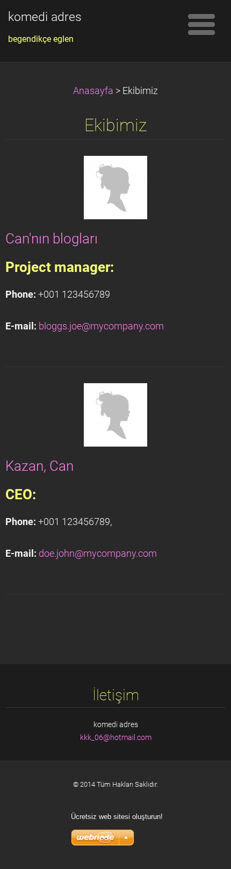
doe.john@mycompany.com (98, 553)
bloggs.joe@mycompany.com (101, 326)
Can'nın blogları (51, 239)
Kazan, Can (39, 466)
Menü (201, 24)
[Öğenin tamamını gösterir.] (115, 186)
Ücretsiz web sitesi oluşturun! (117, 817)
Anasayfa (93, 90)
